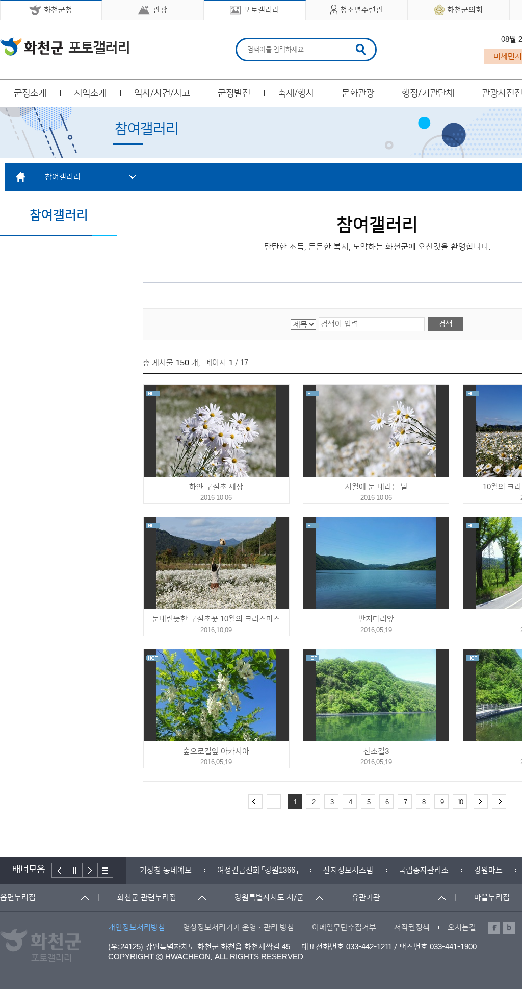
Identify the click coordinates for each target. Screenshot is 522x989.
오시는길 (462, 927)
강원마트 (488, 870)
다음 (90, 870)
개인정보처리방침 (136, 927)
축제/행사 (296, 93)
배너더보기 (105, 870)
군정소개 (30, 93)
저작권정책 (412, 927)
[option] (165, 870)
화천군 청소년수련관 (64, 46)
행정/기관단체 (428, 93)
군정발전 (234, 93)
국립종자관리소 (424, 870)
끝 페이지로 (499, 801)
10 (459, 802)
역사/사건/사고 (162, 93)
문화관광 (358, 93)
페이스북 (494, 928)
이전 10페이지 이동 (274, 801)
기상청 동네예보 (166, 870)
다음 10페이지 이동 (481, 801)
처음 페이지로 (255, 801)
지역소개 (90, 93)
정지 (75, 870)
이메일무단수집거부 (344, 927)
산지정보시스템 (348, 870)
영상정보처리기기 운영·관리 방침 (238, 927)
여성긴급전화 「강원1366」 (257, 870)
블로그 (509, 928)
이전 (59, 870)
